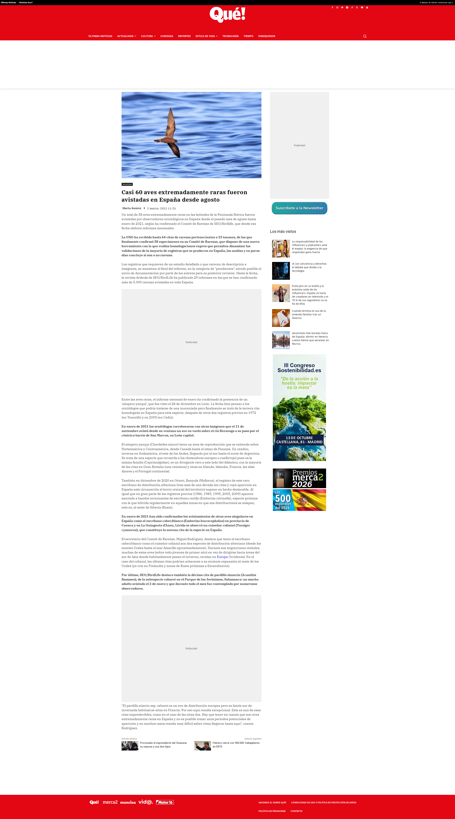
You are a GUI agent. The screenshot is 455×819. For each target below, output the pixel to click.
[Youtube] (362, 8)
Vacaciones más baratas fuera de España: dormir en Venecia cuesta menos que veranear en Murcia (310, 338)
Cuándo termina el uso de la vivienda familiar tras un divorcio (309, 314)
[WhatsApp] (175, 763)
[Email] (199, 763)
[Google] (367, 8)
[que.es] (227, 15)
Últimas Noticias (8, 2)
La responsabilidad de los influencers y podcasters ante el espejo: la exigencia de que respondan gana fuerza (309, 247)
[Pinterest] (166, 763)
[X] (357, 8)
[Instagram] (337, 8)
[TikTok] (352, 8)
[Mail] (342, 8)
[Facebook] (332, 8)
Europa (222, 557)
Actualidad (127, 184)
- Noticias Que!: (25, 2)
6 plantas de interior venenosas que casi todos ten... (391, 3)
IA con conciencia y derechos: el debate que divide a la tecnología (309, 267)
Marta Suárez (131, 208)
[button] (364, 36)
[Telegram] (347, 8)
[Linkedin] (191, 763)
